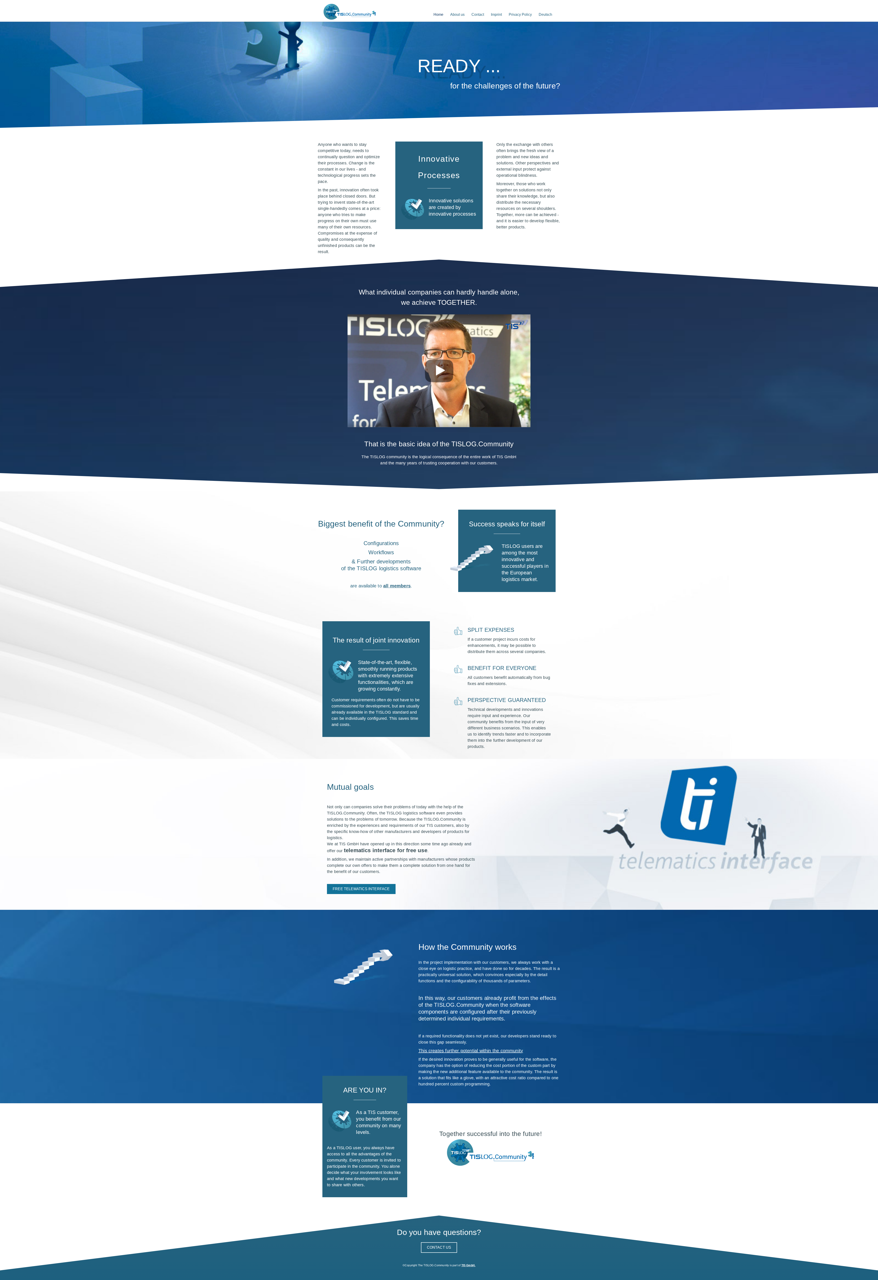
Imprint (496, 14)
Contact (477, 14)
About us (457, 14)
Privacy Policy (520, 14)
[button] (361, 889)
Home (438, 14)
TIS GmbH (468, 1265)
